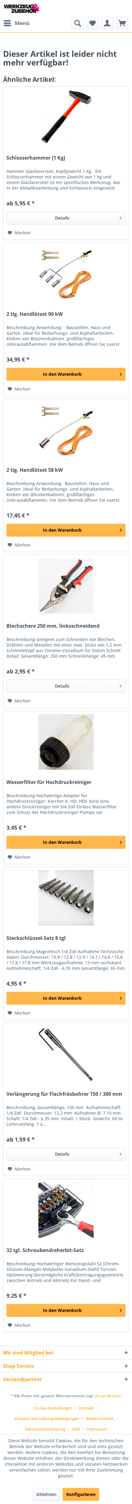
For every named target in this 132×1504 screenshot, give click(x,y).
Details (62, 218)
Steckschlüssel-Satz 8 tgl (36, 938)
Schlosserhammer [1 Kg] (35, 158)
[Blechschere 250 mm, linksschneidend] (66, 586)
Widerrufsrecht (100, 1418)
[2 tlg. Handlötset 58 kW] (66, 430)
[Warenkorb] (122, 23)
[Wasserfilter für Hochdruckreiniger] (66, 742)
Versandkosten (108, 1395)
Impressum (97, 1429)
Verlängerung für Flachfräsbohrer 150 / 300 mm (64, 1094)
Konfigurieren (80, 1494)
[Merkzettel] (92, 23)
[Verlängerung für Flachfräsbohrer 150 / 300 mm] (66, 1054)
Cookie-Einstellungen (53, 1408)
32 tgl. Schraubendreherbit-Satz (45, 1250)
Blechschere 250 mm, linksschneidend (52, 626)
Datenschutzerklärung (45, 1429)
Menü (22, 23)
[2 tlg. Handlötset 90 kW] (66, 274)
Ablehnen (46, 1494)
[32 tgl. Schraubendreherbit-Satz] (66, 1210)
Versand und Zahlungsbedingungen (46, 1418)
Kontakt (86, 1408)
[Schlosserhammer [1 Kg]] (66, 117)
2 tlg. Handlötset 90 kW (34, 314)
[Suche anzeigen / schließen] (77, 23)
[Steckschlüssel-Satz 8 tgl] (66, 898)
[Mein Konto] (107, 23)
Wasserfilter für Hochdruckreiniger (48, 782)
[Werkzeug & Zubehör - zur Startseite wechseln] (21, 8)
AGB (76, 1429)
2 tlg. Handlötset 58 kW (34, 470)
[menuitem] (16, 23)
